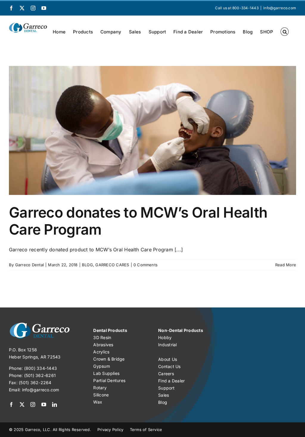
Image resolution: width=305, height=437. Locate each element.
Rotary (99, 387)
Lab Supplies (106, 373)
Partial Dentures (109, 380)
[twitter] (22, 404)
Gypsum (101, 366)
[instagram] (32, 404)
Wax (97, 401)
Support (166, 387)
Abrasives (103, 344)
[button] (285, 32)
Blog (162, 402)
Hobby (165, 337)
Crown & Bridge (109, 358)
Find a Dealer (171, 380)
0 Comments (145, 264)
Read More (285, 264)
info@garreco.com (279, 8)
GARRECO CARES (112, 264)
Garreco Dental (29, 264)
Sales (163, 395)
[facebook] (11, 404)
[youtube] (43, 404)
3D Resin (102, 337)
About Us (167, 359)
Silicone (101, 394)
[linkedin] (54, 404)
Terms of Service (146, 429)
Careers (166, 373)
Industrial (167, 344)
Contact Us (169, 366)
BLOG (87, 264)
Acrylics (101, 351)
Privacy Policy (110, 429)
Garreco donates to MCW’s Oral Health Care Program (138, 221)
